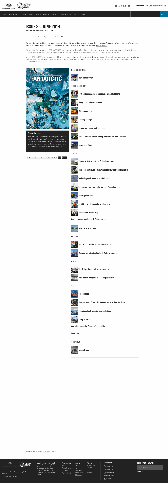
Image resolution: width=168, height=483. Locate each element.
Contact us (78, 465)
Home (4, 14)
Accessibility (90, 472)
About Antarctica (14, 14)
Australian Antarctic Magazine (40, 37)
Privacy (89, 470)
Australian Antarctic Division (9, 476)
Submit (139, 472)
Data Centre (78, 475)
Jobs (83, 14)
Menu (162, 14)
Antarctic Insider (101, 45)
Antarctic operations (42, 14)
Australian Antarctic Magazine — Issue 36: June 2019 (46, 157)
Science (64, 465)
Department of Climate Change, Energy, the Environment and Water (17, 473)
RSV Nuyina (55, 14)
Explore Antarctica (122, 43)
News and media (66, 14)
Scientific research (28, 14)
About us (76, 14)
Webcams (89, 463)
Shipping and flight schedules (79, 471)
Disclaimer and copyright (91, 466)
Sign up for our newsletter (145, 463)
